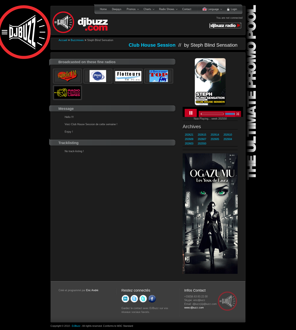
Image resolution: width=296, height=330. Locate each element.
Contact (186, 9)
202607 (202, 139)
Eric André (92, 290)
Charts (146, 9)
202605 (215, 139)
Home (103, 9)
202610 (228, 134)
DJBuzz (76, 326)
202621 (189, 134)
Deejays (116, 9)
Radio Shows (165, 9)
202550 (202, 143)
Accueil (63, 40)
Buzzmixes (77, 40)
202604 (228, 139)
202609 (189, 139)
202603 (189, 143)
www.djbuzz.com (194, 307)
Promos (130, 9)
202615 (202, 134)
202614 (215, 134)
